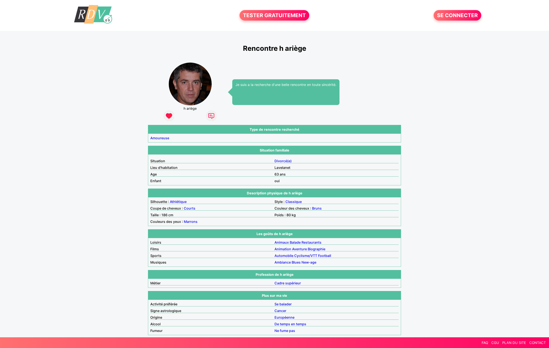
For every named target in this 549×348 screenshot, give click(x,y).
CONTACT (537, 342)
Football (324, 256)
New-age (309, 262)
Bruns (317, 208)
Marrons (191, 221)
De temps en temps (290, 324)
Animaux (281, 242)
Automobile (283, 256)
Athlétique (178, 202)
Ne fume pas (284, 330)
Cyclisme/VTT (305, 256)
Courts (189, 208)
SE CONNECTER (457, 15)
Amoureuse (159, 138)
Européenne (284, 317)
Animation (282, 249)
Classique (293, 202)
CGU (495, 342)
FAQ (485, 342)
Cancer (280, 311)
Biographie (316, 249)
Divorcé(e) (283, 161)
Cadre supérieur (287, 283)
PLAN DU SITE (514, 342)
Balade (295, 242)
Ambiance (282, 262)
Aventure (299, 249)
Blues (296, 262)
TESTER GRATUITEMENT (274, 15)
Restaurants (311, 242)
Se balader (283, 304)
